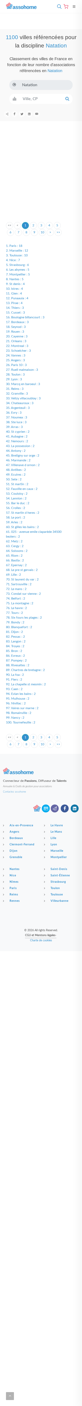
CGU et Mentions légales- (40, 935)
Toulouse (57, 894)
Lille (53, 838)
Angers (14, 831)
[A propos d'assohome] (37, 808)
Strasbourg (58, 882)
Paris (13, 888)
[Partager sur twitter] (22, 114)
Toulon (55, 888)
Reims (14, 894)
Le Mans (56, 831)
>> (58, 232)
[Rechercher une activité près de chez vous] (58, 7)
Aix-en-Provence (21, 825)
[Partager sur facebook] (14, 114)
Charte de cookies (41, 940)
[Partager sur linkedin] (29, 114)
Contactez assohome (14, 792)
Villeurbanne (59, 901)
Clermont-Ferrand (22, 844)
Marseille (57, 851)
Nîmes (14, 882)
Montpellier (59, 857)
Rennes (15, 901)
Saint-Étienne (60, 875)
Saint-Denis (59, 869)
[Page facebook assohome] (65, 808)
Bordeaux (16, 838)
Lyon (54, 844)
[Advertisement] (41, 178)
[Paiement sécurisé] (46, 808)
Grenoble (16, 857)
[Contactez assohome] (55, 808)
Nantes (15, 869)
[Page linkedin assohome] (75, 808)
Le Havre (57, 825)
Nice (13, 875)
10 (42, 232)
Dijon (14, 851)
